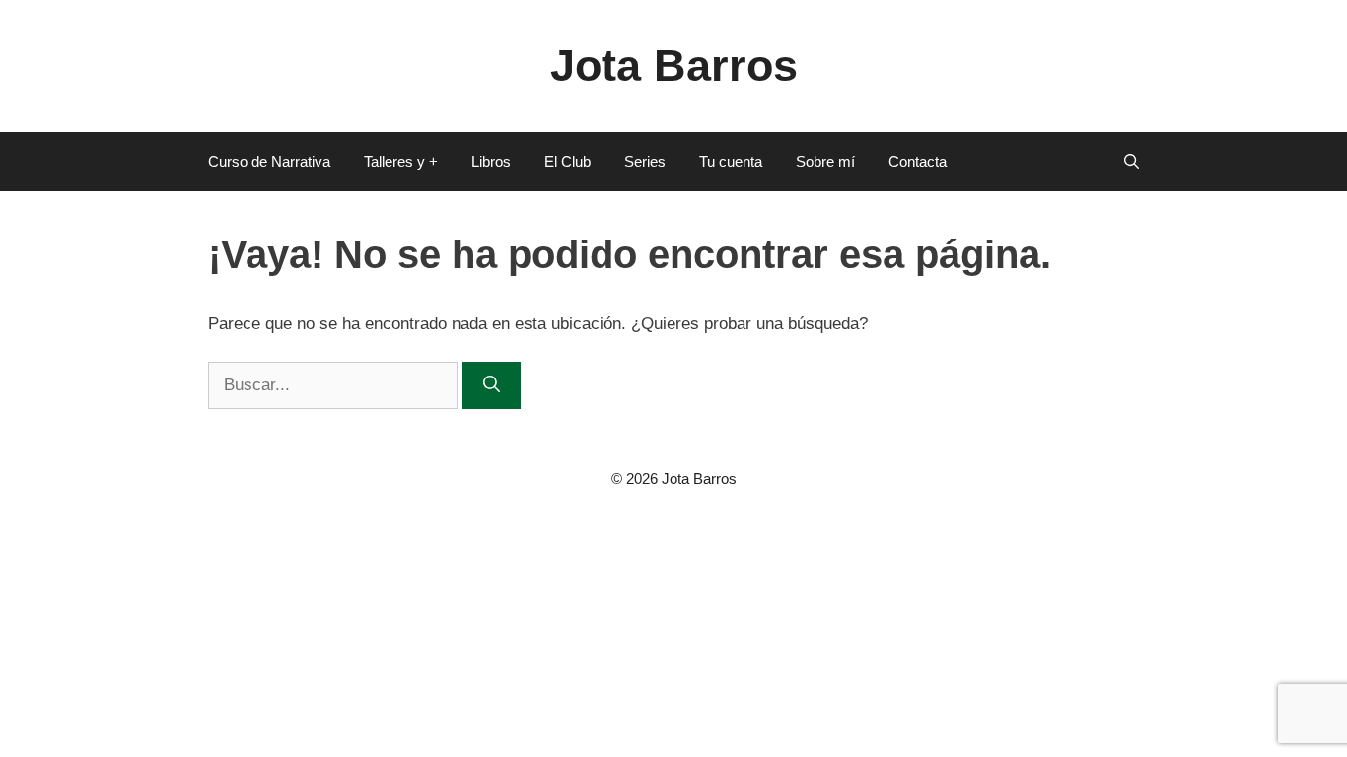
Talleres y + (401, 161)
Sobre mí (825, 161)
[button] (1131, 161)
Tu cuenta (730, 161)
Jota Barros (674, 65)
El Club (567, 161)
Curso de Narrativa (269, 161)
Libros (491, 161)
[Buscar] (491, 385)
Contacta (917, 161)
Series (645, 161)
